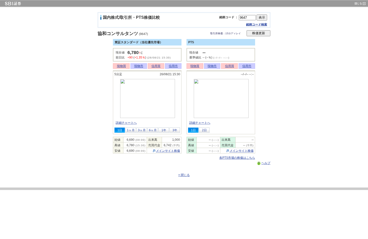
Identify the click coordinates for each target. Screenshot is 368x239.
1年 (163, 130)
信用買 (155, 66)
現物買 (121, 66)
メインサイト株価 (168, 150)
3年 (174, 130)
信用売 (173, 66)
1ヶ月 (131, 130)
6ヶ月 (153, 130)
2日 (204, 130)
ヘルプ (265, 163)
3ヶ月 (142, 130)
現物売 (138, 66)
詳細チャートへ (126, 122)
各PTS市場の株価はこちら (237, 158)
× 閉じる (184, 175)
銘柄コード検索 (256, 24)
